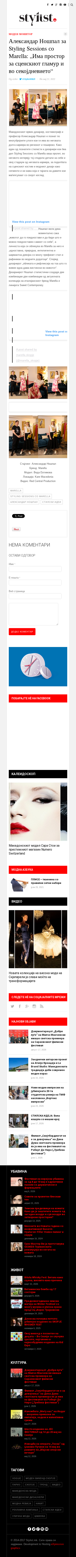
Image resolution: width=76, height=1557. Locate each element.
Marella (15, 490)
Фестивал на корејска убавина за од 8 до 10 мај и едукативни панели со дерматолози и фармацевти (44, 1183)
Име (12, 564)
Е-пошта (14, 577)
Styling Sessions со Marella (30, 496)
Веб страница (17, 591)
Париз (16, 1484)
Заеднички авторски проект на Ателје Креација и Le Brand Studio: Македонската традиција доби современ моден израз (49, 1066)
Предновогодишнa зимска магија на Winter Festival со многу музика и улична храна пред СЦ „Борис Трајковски (43, 1305)
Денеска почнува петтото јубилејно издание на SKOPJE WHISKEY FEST (43, 1321)
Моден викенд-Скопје (41, 1478)
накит (40, 1503)
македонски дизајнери (28, 1497)
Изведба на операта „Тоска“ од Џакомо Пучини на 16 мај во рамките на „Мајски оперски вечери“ (44, 1448)
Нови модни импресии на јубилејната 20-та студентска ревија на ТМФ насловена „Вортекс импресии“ (48, 1094)
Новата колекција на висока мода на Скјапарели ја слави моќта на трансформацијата (35, 977)
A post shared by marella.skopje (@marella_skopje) (28, 355)
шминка (39, 1516)
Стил (36, 5)
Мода (23, 5)
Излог (28, 24)
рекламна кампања (25, 1510)
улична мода (21, 1516)
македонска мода (24, 1491)
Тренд (44, 1484)
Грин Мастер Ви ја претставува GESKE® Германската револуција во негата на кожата (44, 1248)
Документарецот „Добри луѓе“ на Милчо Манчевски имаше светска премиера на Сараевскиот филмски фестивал (48, 1038)
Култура (26, 14)
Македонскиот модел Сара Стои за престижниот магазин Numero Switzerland (34, 849)
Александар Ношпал (24, 502)
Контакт (43, 24)
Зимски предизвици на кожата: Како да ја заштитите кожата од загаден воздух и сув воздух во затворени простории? (44, 1213)
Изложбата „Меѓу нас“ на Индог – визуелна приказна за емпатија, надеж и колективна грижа (44, 1416)
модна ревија (21, 1503)
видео (56, 1484)
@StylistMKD (28, 79)
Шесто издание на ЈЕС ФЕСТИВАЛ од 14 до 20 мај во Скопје (42, 1432)
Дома (10, 5)
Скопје (30, 1484)
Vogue (16, 1478)
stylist (15, 78)
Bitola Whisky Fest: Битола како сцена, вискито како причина (43, 1279)
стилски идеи (51, 502)
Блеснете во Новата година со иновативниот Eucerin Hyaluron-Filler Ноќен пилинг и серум (44, 1230)
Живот (11, 14)
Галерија (13, 24)
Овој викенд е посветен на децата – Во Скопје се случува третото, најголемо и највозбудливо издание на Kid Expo (44, 1339)
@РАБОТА (42, 14)
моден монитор (21, 34)
